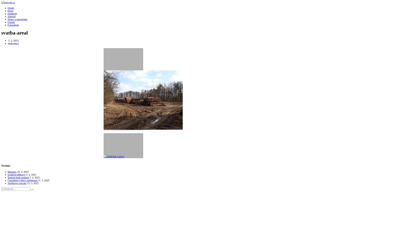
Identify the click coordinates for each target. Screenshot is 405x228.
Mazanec (12, 172)
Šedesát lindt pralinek (18, 177)
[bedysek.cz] (8, 2)
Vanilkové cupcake (17, 183)
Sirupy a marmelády (18, 19)
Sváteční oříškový (16, 174)
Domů (11, 8)
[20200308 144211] (123, 145)
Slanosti (12, 16)
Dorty (10, 11)
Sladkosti (12, 13)
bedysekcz (13, 43)
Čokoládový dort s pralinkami (22, 180)
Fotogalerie (13, 25)
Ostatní (11, 22)
